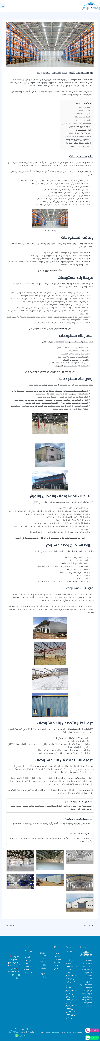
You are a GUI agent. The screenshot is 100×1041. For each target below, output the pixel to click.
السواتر (57, 956)
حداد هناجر (50, 270)
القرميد (57, 965)
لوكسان (41, 270)
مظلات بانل (58, 328)
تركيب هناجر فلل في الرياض (26, 538)
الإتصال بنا (28, 972)
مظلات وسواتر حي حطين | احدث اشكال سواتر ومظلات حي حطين (71, 1011)
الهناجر (42, 952)
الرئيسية (28, 957)
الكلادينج (57, 968)
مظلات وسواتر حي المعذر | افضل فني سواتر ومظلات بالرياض (71, 996)
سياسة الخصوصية (28, 968)
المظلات (57, 953)
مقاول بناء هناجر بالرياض (57, 371)
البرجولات (57, 959)
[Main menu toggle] (2, 5)
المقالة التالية (9, 925)
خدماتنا (28, 963)
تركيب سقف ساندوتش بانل (40, 328)
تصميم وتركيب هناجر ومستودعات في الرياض (58, 538)
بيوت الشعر (44, 957)
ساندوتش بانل (43, 975)
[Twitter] (13, 975)
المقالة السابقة (90, 925)
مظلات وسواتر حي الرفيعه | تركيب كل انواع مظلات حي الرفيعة (71, 981)
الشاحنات (68, 517)
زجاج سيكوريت (43, 967)
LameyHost (55, 1032)
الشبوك (57, 962)
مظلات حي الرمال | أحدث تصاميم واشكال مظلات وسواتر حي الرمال (71, 965)
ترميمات (43, 961)
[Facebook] (19, 975)
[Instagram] (17, 978)
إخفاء (79, 103)
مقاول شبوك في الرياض (35, 371)
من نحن (28, 960)
